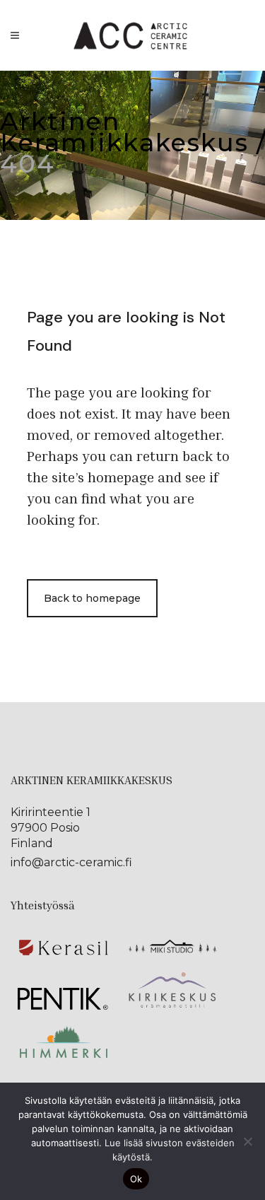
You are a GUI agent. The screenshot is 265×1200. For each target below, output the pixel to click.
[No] (247, 1141)
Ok (136, 1178)
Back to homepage (92, 598)
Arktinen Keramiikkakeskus (124, 132)
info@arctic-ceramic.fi (71, 862)
